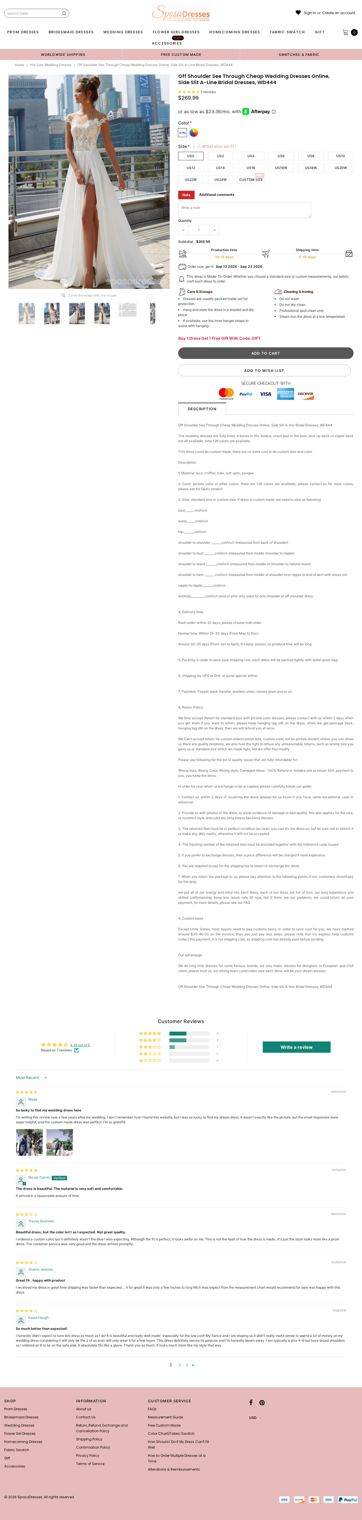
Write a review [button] (297, 1047)
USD (253, 1417)
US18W (311, 168)
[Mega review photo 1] (29, 1142)
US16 (251, 168)
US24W (220, 179)
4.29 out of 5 (80, 1045)
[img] (26, 1092)
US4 (251, 156)
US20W (341, 168)
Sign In (310, 13)
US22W (191, 179)
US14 (220, 168)
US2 (220, 156)
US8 (310, 156)
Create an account (338, 13)
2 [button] (180, 1365)
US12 (191, 168)
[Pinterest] (262, 1403)
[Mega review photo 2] (59, 1142)
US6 (281, 156)
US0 (190, 156)
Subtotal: (186, 241)
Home (19, 65)
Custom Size (251, 179)
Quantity (185, 220)
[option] (63, 54)
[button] (189, 92)
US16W (281, 168)
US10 (340, 156)
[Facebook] (251, 1403)
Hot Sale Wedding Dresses (51, 65)
